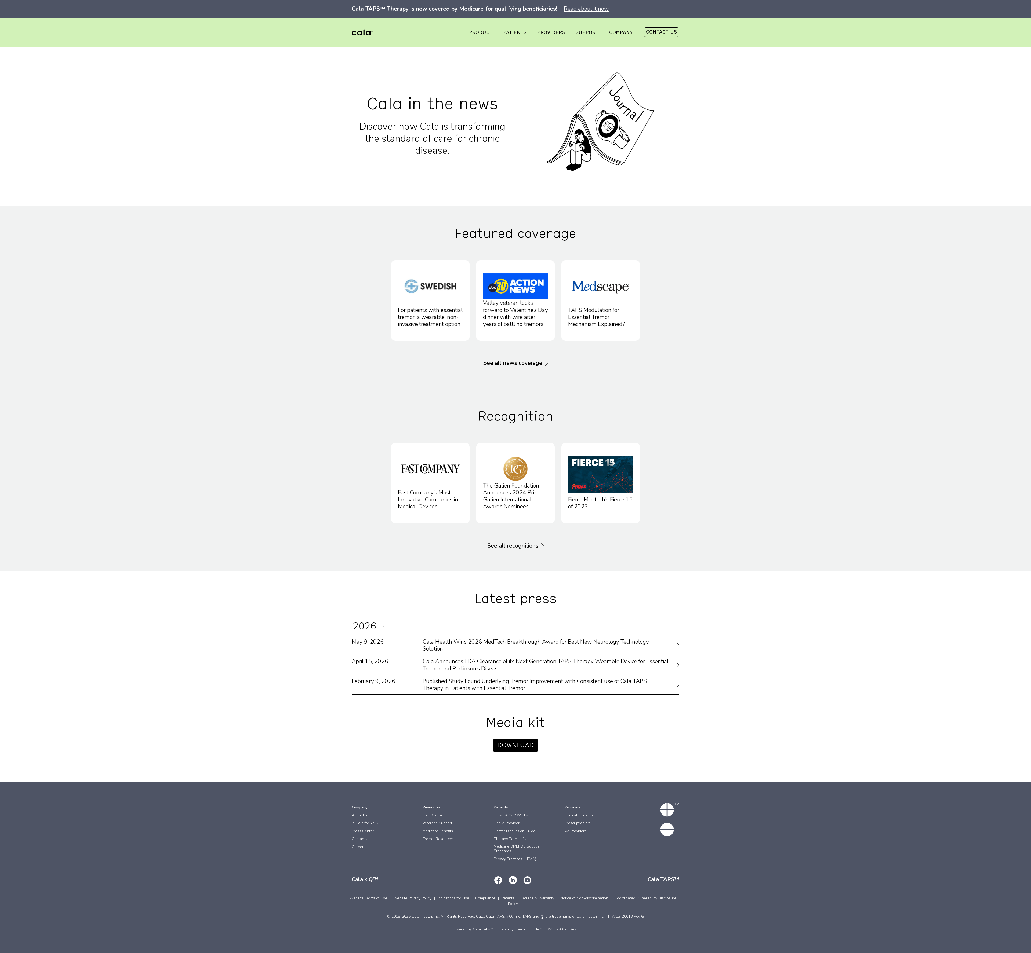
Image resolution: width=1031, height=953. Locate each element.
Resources (432, 807)
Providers (573, 807)
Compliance (485, 898)
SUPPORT (587, 32)
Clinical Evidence (579, 815)
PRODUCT (480, 32)
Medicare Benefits (438, 831)
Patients (501, 807)
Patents (508, 898)
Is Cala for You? (365, 823)
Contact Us (361, 838)
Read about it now (586, 9)
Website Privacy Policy (412, 898)
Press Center (363, 831)
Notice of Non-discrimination (584, 898)
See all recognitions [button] (512, 546)
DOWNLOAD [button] (515, 745)
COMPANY (621, 32)
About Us (360, 815)
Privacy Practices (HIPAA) (515, 859)
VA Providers (575, 831)
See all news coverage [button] (512, 363)
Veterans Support (437, 823)
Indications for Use (453, 898)
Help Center (433, 815)
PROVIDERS (551, 32)
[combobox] (378, 626)
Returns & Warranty (537, 898)
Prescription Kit (577, 823)
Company (360, 807)
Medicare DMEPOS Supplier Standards (517, 849)
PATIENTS (515, 32)
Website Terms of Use (368, 898)
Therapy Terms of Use (513, 838)
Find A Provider (507, 823)
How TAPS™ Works (511, 815)
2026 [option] (364, 626)
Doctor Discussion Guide (514, 831)
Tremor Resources (438, 838)
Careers (358, 846)
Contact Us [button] (661, 32)
